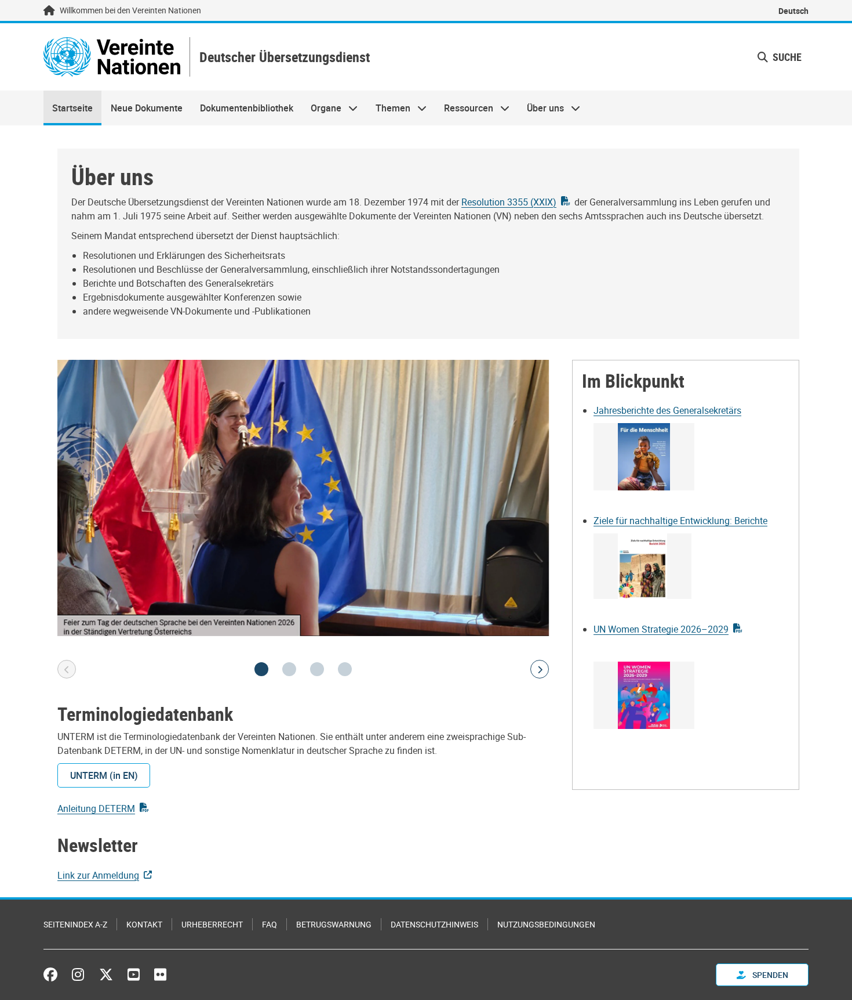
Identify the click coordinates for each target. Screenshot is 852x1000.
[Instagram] (78, 974)
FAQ (269, 924)
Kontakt (144, 924)
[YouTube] (133, 974)
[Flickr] (160, 974)
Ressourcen (464, 108)
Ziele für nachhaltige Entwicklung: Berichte (680, 520)
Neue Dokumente (147, 108)
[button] (780, 57)
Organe (321, 108)
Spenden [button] (769, 974)
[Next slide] (539, 669)
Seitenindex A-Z (75, 924)
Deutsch (793, 10)
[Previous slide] (66, 669)
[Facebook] (53, 974)
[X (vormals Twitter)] (106, 974)
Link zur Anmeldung (98, 875)
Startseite (72, 108)
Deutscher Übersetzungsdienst (284, 57)
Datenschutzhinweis (434, 924)
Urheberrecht (212, 924)
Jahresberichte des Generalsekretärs (667, 410)
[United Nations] (111, 57)
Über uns (541, 108)
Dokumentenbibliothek (246, 108)
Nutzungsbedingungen (546, 924)
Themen (388, 108)
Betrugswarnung (334, 924)
